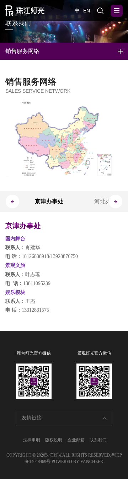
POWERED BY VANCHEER (77, 461)
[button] (115, 201)
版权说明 (53, 439)
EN (86, 11)
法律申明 (31, 439)
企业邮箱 (76, 439)
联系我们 (98, 439)
